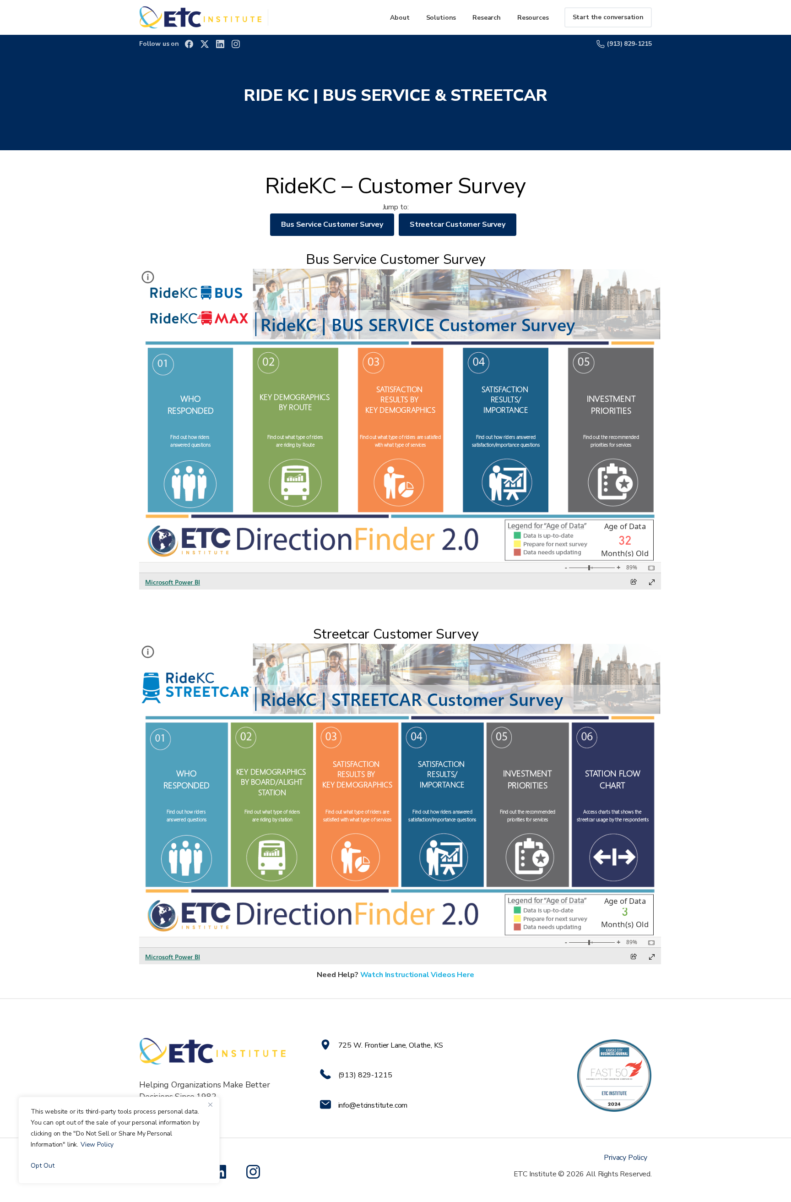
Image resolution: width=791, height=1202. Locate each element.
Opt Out (42, 1165)
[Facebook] (189, 44)
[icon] (255, 1171)
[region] (119, 1140)
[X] (204, 44)
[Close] (210, 1104)
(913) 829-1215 (629, 43)
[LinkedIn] (220, 44)
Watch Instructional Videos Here (417, 975)
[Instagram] (236, 44)
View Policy (97, 1144)
